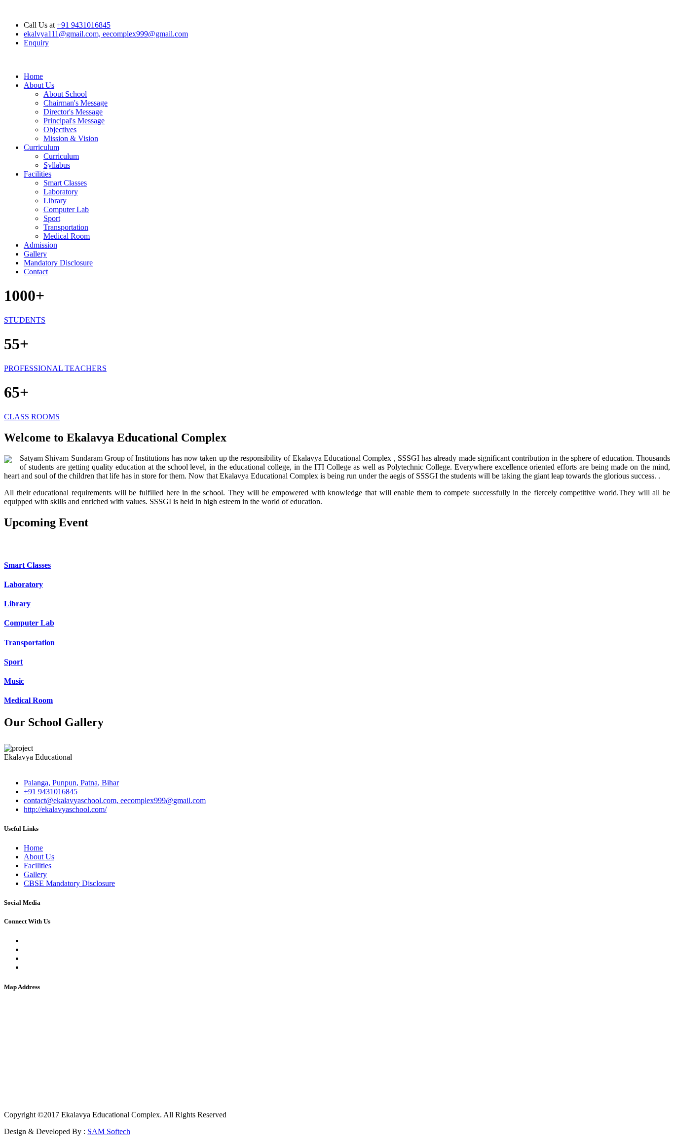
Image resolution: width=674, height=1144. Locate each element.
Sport (51, 218)
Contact (36, 271)
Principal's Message (74, 120)
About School (65, 94)
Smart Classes (65, 183)
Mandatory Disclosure (58, 262)
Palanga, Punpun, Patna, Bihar (71, 782)
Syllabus (56, 165)
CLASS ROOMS (32, 416)
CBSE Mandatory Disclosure (69, 883)
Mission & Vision (70, 138)
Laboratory (60, 191)
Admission (40, 245)
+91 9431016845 (84, 25)
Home (33, 76)
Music (14, 681)
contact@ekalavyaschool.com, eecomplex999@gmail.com (115, 800)
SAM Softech (108, 1131)
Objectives (59, 129)
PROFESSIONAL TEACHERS (55, 368)
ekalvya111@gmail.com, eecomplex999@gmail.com (106, 34)
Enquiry (36, 42)
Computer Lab (66, 209)
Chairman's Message (75, 103)
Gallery (35, 254)
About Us (39, 85)
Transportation (65, 227)
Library (55, 200)
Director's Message (73, 112)
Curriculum (41, 147)
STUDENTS (24, 320)
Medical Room (66, 236)
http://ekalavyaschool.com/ (65, 809)
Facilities (37, 174)
